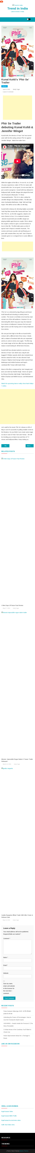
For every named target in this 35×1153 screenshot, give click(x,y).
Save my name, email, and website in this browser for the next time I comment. (9, 988)
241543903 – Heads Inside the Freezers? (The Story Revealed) (18, 1025)
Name (5, 957)
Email (5, 965)
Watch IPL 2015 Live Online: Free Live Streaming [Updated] (6, 446)
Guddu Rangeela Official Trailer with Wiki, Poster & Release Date (17, 916)
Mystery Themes (24, 1151)
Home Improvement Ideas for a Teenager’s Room (17, 1037)
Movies (5, 86)
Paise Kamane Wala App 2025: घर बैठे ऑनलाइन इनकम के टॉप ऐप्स (17, 1012)
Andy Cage (16, 89)
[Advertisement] (17, 107)
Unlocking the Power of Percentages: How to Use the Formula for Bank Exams (17, 1019)
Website (5, 973)
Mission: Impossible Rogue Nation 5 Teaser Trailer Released (17, 760)
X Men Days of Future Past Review (12, 605)
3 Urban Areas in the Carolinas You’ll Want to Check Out (17, 1031)
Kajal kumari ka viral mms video (11, 1120)
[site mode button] (29, 19)
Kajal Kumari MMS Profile (9, 1116)
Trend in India (17, 8)
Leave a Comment (8, 92)
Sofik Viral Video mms (8, 1124)
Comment (6, 938)
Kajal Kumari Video (7, 1111)
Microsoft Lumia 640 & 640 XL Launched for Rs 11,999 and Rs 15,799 (30, 446)
